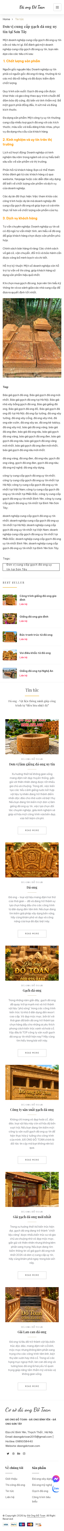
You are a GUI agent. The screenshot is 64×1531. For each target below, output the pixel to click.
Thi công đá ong (15, 1485)
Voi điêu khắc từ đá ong (35, 653)
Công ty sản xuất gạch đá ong (32, 1109)
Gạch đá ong (32, 990)
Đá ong (32, 887)
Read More (32, 830)
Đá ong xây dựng (42, 1478)
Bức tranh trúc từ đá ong (36, 634)
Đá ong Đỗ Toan (32, 7)
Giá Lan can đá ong (32, 1332)
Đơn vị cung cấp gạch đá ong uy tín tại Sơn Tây (29, 567)
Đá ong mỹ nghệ (42, 1485)
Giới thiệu (11, 1478)
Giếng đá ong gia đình (34, 616)
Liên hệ (9, 1497)
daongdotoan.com (28, 1446)
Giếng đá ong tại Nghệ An (36, 671)
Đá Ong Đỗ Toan (36, 1515)
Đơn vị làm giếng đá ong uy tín (32, 764)
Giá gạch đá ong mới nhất (32, 1217)
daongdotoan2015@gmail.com (32, 1436)
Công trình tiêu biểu (41, 1499)
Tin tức (9, 1491)
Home (6, 19)
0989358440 (24, 1441)
